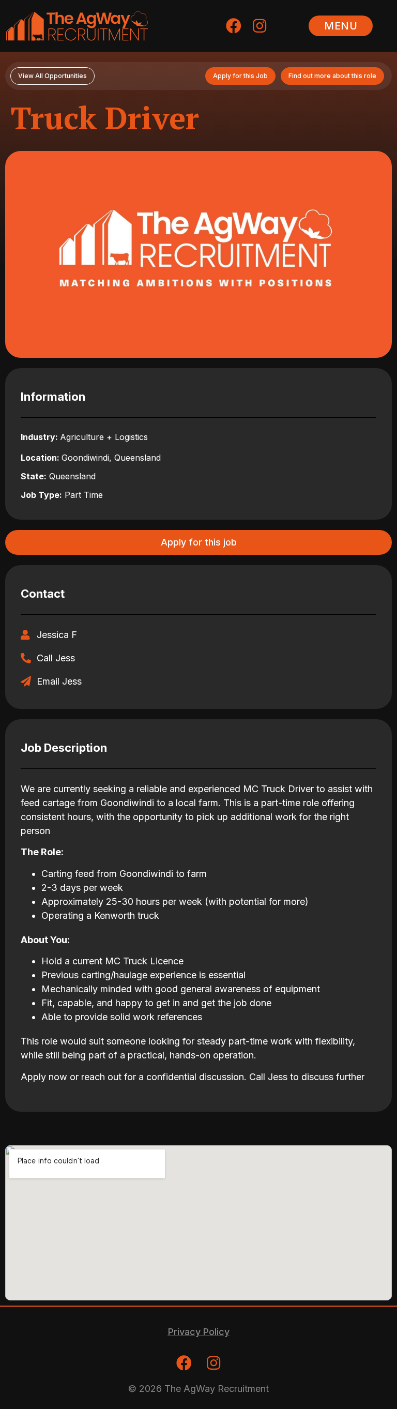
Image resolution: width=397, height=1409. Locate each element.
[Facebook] (234, 26)
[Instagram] (259, 26)
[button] (341, 26)
